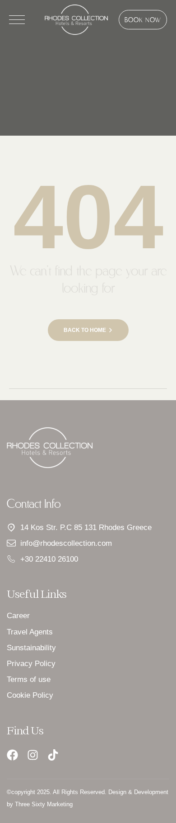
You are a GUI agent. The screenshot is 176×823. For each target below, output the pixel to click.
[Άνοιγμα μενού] (17, 19)
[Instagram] (32, 755)
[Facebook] (12, 755)
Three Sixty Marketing (44, 804)
